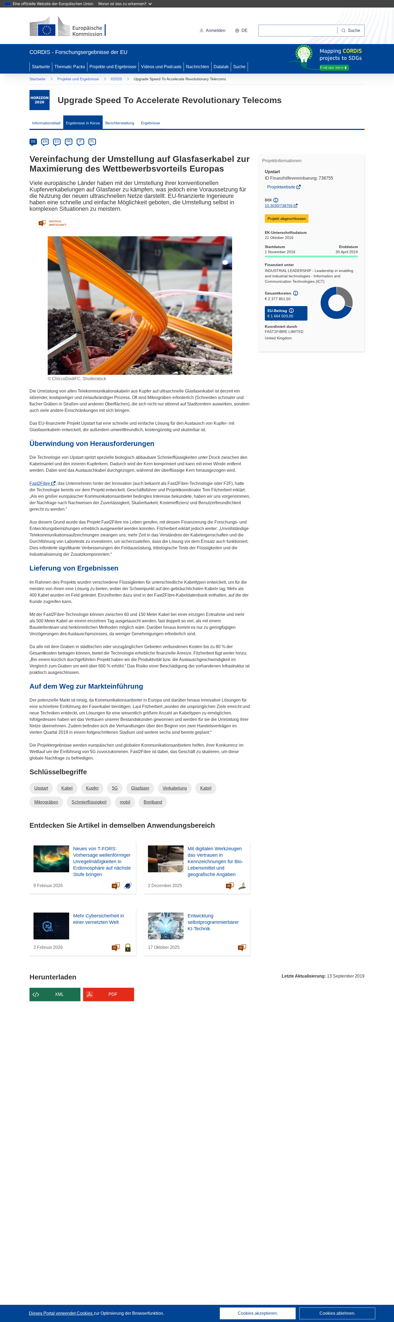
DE (33, 141)
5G (115, 788)
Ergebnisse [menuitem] (150, 123)
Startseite (41, 66)
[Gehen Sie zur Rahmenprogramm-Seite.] (39, 100)
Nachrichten (197, 66)
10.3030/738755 (279, 206)
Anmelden (215, 30)
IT (80, 141)
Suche (239, 66)
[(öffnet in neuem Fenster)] (72, 27)
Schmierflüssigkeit (89, 802)
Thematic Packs (69, 66)
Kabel (67, 788)
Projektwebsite (281, 187)
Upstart (41, 788)
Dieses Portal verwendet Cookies (61, 1313)
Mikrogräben (46, 802)
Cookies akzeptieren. (258, 1313)
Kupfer (92, 788)
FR (68, 141)
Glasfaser (140, 788)
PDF (113, 994)
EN (45, 141)
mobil (125, 802)
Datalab (221, 66)
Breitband (153, 802)
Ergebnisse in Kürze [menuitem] (83, 123)
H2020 (116, 79)
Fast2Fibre (41, 483)
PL (92, 141)
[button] (241, 31)
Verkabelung (175, 788)
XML (59, 994)
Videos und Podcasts (161, 66)
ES (57, 141)
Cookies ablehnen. (337, 1313)
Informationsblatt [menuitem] (46, 123)
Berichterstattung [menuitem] (119, 123)
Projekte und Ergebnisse (113, 66)
